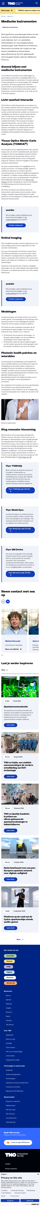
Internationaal (10, 1122)
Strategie (9, 1043)
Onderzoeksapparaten (13, 1074)
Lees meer (12, 725)
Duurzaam (10, 956)
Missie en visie (10, 1039)
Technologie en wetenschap (14, 1066)
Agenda (8, 1000)
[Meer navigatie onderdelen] (38, 10)
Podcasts (9, 1012)
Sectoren (10, 977)
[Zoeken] (37, 3)
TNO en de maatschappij (14, 1052)
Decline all (30, 1200)
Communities (10, 1056)
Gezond (9, 961)
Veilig (9, 967)
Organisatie (9, 1035)
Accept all (10, 1200)
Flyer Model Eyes (22, 530)
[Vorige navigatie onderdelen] (2, 10)
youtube (10, 210)
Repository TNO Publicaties (14, 1091)
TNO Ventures (10, 1114)
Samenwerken (9, 1097)
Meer (19, 939)
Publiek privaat (10, 1105)
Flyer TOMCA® (22, 490)
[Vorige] (3, 601)
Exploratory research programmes (17, 1083)
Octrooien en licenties (13, 1087)
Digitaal (9, 972)
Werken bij (10, 983)
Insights (8, 1008)
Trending (9, 1020)
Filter (3, 670)
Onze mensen (10, 1047)
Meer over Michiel (12, 649)
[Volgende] (8, 601)
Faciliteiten (9, 1070)
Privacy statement (11, 1168)
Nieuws (8, 995)
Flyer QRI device (22, 574)
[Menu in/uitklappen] (3, 3)
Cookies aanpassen (16, 225)
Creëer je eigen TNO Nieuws (20, 1142)
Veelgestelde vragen (13, 1060)
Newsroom (8, 991)
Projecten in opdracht (13, 1101)
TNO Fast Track (10, 1110)
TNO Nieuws (10, 1025)
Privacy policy (14, 1196)
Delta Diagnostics (24, 457)
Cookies (8, 1164)
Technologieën (10, 1078)
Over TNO (7, 1031)
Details (3, 1196)
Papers (8, 1016)
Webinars (9, 1004)
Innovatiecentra (11, 1118)
